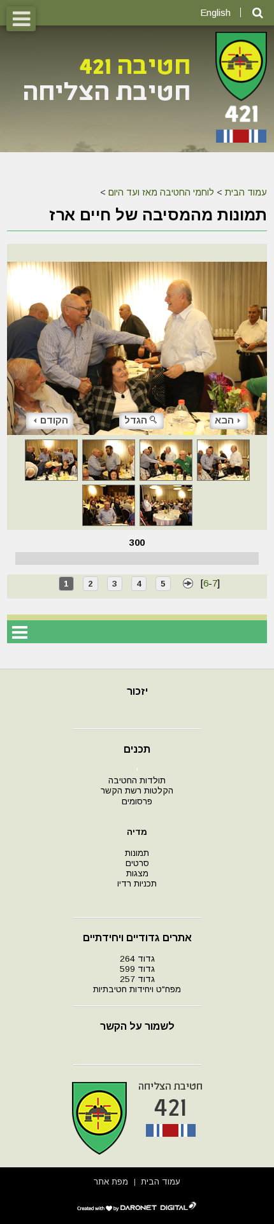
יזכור (137, 691)
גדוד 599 (137, 969)
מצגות (137, 873)
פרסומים (137, 801)
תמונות (137, 853)
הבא (224, 420)
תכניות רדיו (137, 883)
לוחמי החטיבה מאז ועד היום (161, 192)
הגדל (135, 420)
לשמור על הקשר (137, 1026)
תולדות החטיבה (137, 780)
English (215, 12)
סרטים (137, 863)
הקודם (54, 420)
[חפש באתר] (257, 13)
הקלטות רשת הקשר (137, 790)
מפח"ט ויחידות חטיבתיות (137, 989)
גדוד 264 (137, 959)
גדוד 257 (137, 979)
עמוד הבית (246, 192)
